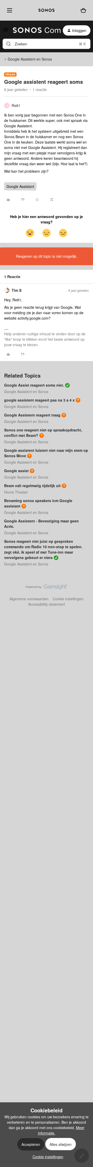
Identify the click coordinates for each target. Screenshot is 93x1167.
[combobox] (46, 44)
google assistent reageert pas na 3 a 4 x (39, 400)
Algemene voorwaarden (29, 598)
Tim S (16, 290)
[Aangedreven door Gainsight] (46, 588)
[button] (6, 31)
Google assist (16, 470)
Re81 (16, 105)
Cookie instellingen (68, 598)
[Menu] (8, 10)
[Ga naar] (8, 44)
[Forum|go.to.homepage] (34, 30)
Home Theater (16, 492)
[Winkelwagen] (83, 10)
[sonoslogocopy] (46, 10)
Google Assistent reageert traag (32, 415)
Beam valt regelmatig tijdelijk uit (32, 485)
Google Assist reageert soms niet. (34, 385)
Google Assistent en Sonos (30, 59)
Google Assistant (20, 186)
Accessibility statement (46, 604)
